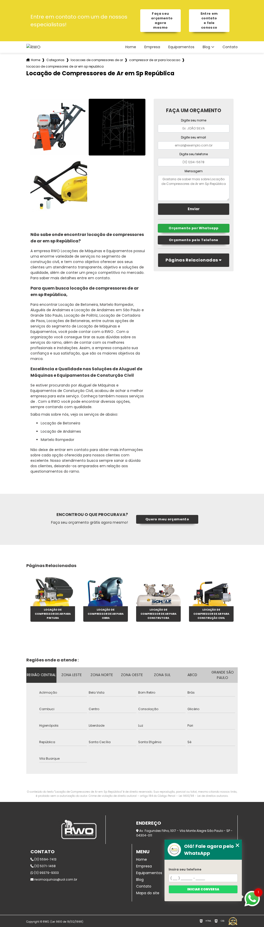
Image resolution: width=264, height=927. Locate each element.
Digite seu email (193, 137)
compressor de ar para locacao (154, 60)
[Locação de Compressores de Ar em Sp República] (58, 127)
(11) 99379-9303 (46, 873)
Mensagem (194, 171)
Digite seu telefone (193, 154)
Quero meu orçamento (167, 519)
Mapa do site (147, 893)
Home (130, 47)
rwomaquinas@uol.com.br (55, 879)
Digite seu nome (193, 120)
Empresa (152, 47)
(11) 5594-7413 (45, 859)
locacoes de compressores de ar (97, 60)
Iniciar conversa (203, 889)
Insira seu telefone (185, 869)
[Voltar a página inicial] (33, 47)
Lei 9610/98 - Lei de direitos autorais (203, 796)
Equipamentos (181, 47)
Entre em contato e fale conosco (209, 20)
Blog (206, 47)
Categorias (55, 60)
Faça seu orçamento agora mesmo (161, 20)
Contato (230, 47)
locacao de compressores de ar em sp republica (65, 66)
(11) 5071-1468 (45, 866)
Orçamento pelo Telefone (193, 240)
